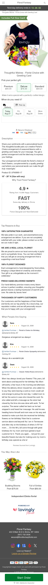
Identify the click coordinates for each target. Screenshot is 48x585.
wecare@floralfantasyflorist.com (24, 537)
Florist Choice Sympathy (28, 351)
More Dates (40, 112)
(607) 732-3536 (24, 534)
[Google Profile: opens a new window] (24, 545)
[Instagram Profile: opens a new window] (13, 545)
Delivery (7, 106)
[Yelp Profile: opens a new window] (29, 545)
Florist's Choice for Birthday (29, 330)
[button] (42, 579)
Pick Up (22, 105)
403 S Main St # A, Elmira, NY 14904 (24, 532)
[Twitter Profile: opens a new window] (35, 545)
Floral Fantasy (24, 3)
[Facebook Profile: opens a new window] (18, 545)
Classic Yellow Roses (27, 372)
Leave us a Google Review (24, 553)
